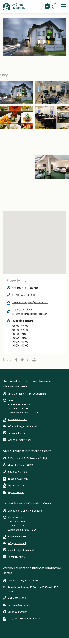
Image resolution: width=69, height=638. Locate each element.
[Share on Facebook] (16, 360)
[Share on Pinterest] (28, 360)
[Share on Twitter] (22, 360)
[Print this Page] (34, 360)
